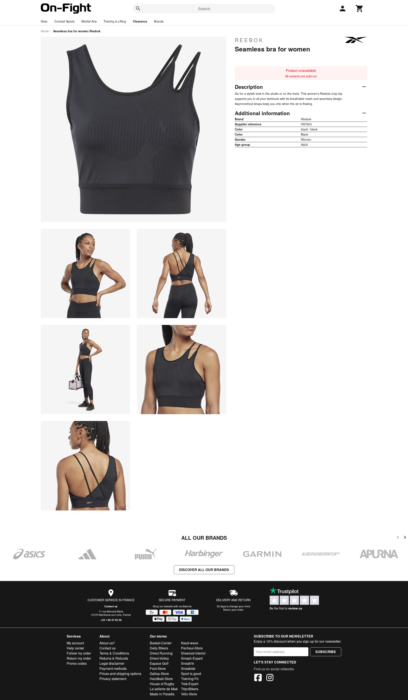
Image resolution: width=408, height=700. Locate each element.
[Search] (138, 8)
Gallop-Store (159, 673)
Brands (159, 21)
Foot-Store (158, 668)
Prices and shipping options (120, 673)
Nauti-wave (189, 642)
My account (75, 642)
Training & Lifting (114, 21)
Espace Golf (159, 663)
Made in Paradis (162, 693)
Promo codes (77, 663)
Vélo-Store (189, 693)
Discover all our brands (204, 569)
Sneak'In (187, 663)
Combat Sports (64, 21)
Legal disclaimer (111, 663)
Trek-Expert (189, 683)
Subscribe (325, 651)
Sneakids (188, 668)
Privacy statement (112, 678)
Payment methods (113, 668)
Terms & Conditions (114, 653)
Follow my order (79, 653)
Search (204, 8)
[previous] (398, 538)
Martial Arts (89, 21)
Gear (44, 21)
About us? (107, 642)
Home (45, 31)
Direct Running (161, 653)
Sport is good (191, 673)
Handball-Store (161, 678)
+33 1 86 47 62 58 (111, 620)
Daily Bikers (159, 648)
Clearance (140, 21)
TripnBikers (189, 688)
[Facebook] (258, 678)
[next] (405, 538)
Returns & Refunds (113, 658)
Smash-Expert (192, 658)
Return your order (233, 609)
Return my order (79, 658)
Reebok (249, 40)
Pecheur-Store (192, 648)
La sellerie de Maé (164, 688)
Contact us (111, 606)
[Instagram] (270, 678)
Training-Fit (189, 678)
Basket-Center (160, 642)
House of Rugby (162, 683)
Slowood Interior (193, 653)
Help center (75, 648)
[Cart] (359, 8)
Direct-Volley (159, 658)
